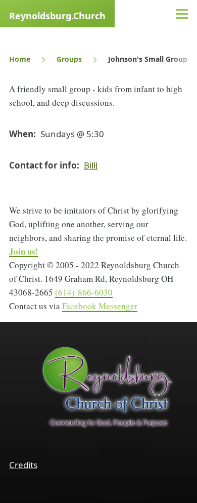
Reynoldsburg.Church (57, 16)
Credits (23, 465)
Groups (69, 59)
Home (19, 59)
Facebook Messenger (99, 306)
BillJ (91, 165)
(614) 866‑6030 (84, 292)
